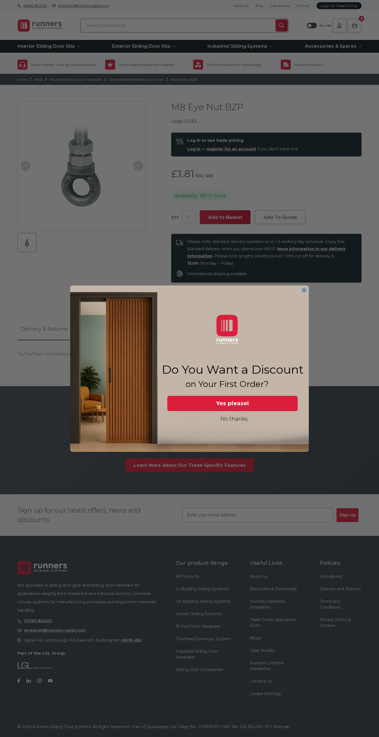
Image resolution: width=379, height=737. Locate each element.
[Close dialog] (304, 290)
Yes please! (232, 403)
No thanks (234, 419)
